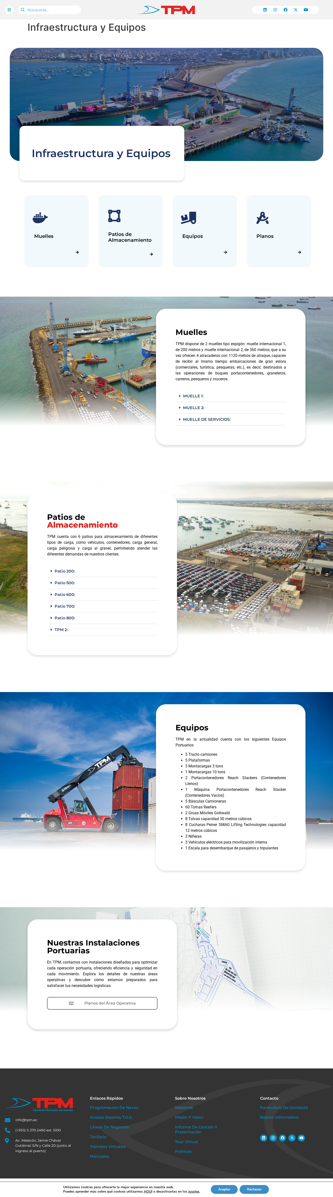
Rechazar (254, 1189)
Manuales (99, 1156)
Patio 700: (65, 606)
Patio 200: (65, 571)
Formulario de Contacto (284, 1107)
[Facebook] (285, 10)
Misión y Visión (189, 1117)
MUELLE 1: (193, 396)
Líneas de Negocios (109, 1127)
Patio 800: (65, 618)
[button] (231, 396)
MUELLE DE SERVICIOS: (207, 419)
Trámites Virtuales (108, 1146)
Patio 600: (65, 595)
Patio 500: (65, 583)
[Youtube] (306, 10)
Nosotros (184, 1107)
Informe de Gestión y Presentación (196, 1129)
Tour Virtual (186, 1141)
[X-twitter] (296, 10)
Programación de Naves (114, 1107)
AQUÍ (148, 1191)
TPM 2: (61, 630)
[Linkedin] (265, 10)
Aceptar (224, 1189)
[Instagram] (275, 10)
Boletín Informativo (279, 1117)
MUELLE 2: (193, 407)
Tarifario (98, 1137)
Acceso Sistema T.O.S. (111, 1117)
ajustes (193, 1191)
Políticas (183, 1151)
